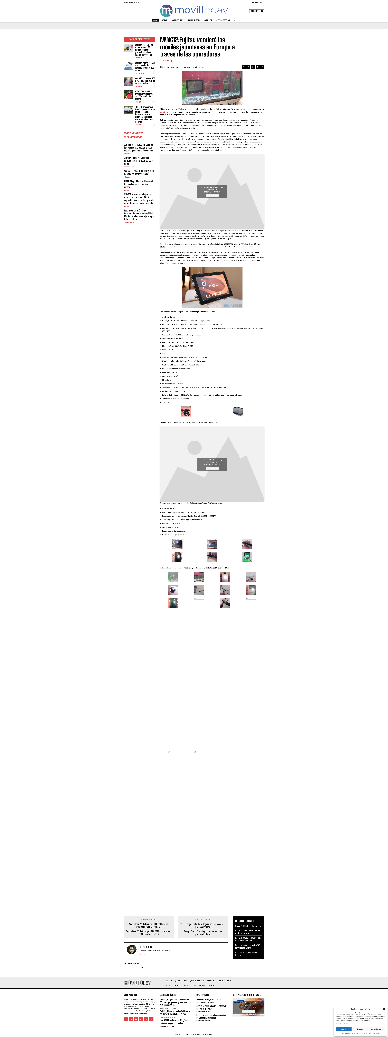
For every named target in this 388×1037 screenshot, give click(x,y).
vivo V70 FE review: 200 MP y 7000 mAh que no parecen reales (145, 81)
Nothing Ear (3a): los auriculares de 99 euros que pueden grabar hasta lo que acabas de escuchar (144, 50)
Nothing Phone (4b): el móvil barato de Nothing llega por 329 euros (145, 67)
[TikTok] (141, 1019)
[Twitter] (248, 67)
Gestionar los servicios (342, 1023)
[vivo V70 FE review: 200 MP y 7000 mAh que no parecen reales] (128, 81)
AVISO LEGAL (375, 1033)
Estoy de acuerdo (212, 196)
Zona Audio (139, 58)
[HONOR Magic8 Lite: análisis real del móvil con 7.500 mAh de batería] (128, 94)
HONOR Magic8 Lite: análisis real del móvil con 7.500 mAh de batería (144, 95)
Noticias (138, 102)
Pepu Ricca (174, 67)
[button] (384, 1009)
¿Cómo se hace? (201, 1002)
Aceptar (344, 1029)
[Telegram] (258, 67)
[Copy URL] (262, 67)
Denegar (360, 1029)
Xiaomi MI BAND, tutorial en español (248, 926)
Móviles (138, 86)
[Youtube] (151, 1019)
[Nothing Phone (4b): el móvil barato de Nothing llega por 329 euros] (128, 66)
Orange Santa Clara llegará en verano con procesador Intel (203, 933)
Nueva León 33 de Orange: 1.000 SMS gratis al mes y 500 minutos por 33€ (148, 933)
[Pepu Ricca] (162, 67)
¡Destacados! (139, 73)
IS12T (260, 125)
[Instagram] (140, 954)
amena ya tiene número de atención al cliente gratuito (211, 1007)
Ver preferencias (377, 1029)
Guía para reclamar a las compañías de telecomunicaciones (211, 1016)
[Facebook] (244, 67)
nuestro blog (165, 112)
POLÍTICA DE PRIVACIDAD (363, 1033)
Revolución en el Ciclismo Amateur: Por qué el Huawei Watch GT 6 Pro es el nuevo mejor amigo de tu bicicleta (139, 215)
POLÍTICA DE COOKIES (348, 1033)
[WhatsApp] (253, 67)
